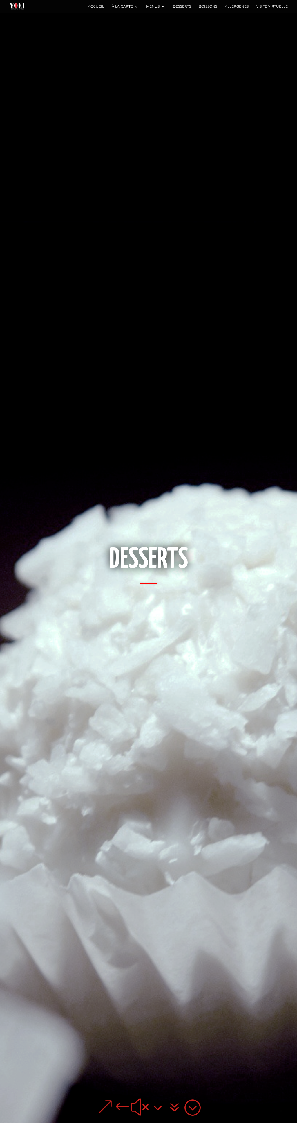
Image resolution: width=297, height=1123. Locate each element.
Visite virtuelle (272, 6)
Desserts (182, 6)
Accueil (96, 6)
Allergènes (237, 6)
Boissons (208, 6)
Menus (153, 6)
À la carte (122, 6)
